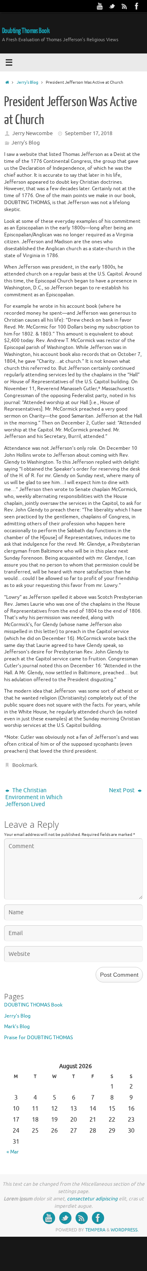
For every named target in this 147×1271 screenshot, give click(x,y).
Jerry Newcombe (32, 133)
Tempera (95, 1230)
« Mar (13, 1152)
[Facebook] (137, 6)
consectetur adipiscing (92, 1198)
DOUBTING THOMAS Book (33, 1005)
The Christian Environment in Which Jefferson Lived (33, 797)
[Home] (7, 82)
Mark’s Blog (17, 1026)
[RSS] (124, 6)
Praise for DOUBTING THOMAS (38, 1037)
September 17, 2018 (88, 133)
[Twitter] (112, 6)
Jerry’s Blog (17, 1016)
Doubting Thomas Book (25, 31)
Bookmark (24, 765)
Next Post (122, 790)
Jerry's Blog (27, 82)
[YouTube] (100, 6)
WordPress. (125, 1230)
